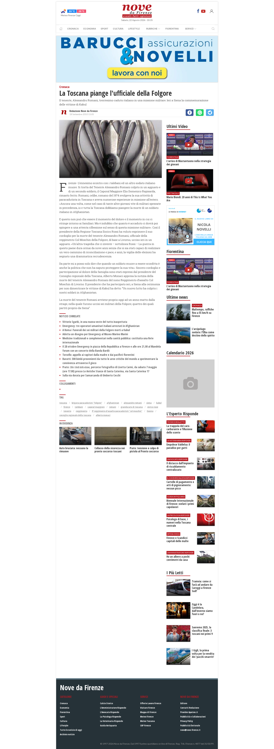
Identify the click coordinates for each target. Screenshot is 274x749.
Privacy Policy (186, 721)
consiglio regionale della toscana (75, 415)
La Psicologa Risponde (110, 716)
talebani (79, 406)
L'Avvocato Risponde (109, 712)
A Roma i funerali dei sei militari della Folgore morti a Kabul (96, 330)
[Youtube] (203, 11)
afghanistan (113, 402)
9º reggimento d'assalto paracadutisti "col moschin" (117, 411)
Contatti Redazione (189, 707)
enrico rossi (152, 406)
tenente (67, 411)
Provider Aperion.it (189, 712)
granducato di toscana (132, 406)
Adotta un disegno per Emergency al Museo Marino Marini (95, 334)
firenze (66, 406)
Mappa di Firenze (148, 712)
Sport (104, 28)
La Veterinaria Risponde (111, 721)
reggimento (81, 411)
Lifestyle (134, 28)
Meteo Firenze (146, 716)
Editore (183, 703)
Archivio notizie (67, 734)
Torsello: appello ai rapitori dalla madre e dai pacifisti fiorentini (98, 355)
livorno (150, 411)
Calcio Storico (106, 703)
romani (112, 406)
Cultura (118, 28)
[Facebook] (198, 11)
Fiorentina (172, 28)
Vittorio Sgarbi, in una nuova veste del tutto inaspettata (94, 322)
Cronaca (73, 28)
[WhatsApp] (200, 112)
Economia (89, 28)
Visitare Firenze (147, 707)
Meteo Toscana (147, 721)
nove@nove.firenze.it (190, 729)
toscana (63, 402)
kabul (159, 402)
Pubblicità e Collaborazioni (193, 716)
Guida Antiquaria (108, 725)
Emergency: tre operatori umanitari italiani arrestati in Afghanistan (101, 326)
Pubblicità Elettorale (190, 725)
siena (149, 402)
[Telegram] (210, 112)
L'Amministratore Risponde (113, 707)
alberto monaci (103, 415)
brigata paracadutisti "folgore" (87, 402)
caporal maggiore (96, 406)
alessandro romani (133, 402)
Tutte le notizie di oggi (71, 729)
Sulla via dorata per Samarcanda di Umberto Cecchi (91, 375)
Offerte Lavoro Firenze (150, 703)
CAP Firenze (145, 725)
